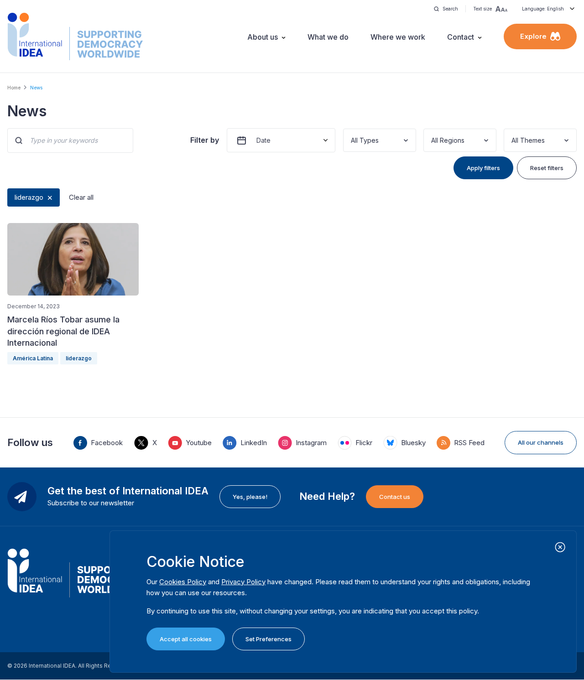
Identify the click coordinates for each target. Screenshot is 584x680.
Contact (460, 37)
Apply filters (483, 167)
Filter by (204, 140)
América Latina (33, 358)
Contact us (394, 496)
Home (14, 87)
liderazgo (29, 197)
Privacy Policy (243, 581)
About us (262, 37)
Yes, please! (250, 496)
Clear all (81, 197)
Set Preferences (268, 639)
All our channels (540, 442)
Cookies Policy (182, 581)
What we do (328, 37)
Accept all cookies (186, 639)
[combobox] (352, 140)
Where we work (397, 37)
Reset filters (546, 167)
